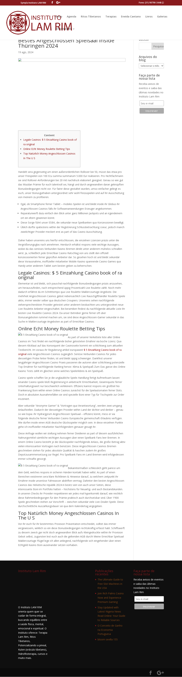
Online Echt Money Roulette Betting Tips (46, 149)
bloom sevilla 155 (108, 639)
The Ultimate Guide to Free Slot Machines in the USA (110, 584)
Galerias (162, 16)
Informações (63, 29)
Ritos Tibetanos (91, 16)
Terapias (110, 16)
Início (59, 16)
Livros (148, 16)
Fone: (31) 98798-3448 (150, 2)
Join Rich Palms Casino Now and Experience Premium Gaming (111, 598)
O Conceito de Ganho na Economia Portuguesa (110, 630)
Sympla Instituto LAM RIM (33, 2)
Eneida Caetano (131, 16)
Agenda (71, 16)
